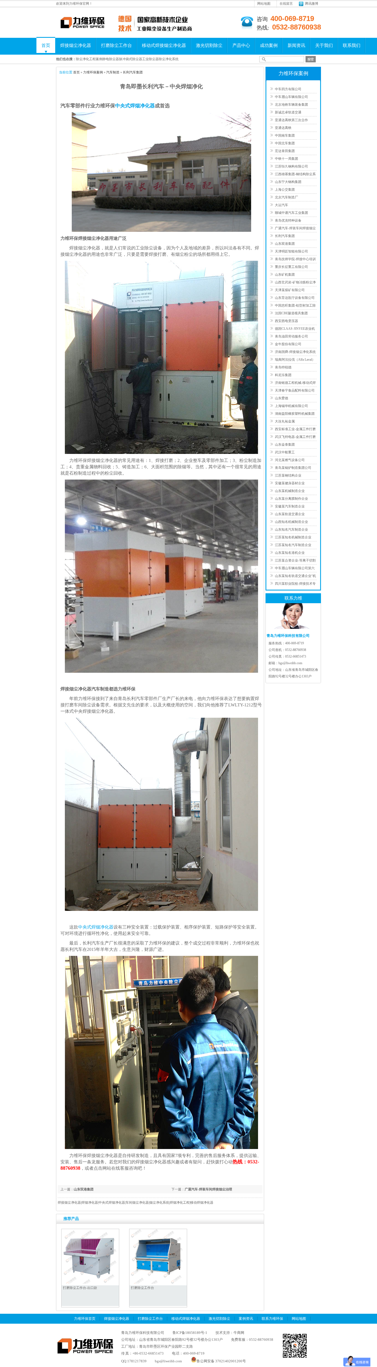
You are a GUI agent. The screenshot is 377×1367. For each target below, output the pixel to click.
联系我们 (351, 45)
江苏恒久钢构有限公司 (291, 166)
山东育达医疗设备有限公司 (295, 298)
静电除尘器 (110, 59)
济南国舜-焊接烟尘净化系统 (295, 352)
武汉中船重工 (285, 452)
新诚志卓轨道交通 (288, 112)
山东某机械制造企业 (290, 491)
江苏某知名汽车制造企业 (293, 545)
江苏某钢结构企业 (288, 475)
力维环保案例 (93, 72)
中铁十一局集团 (286, 159)
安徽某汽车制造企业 (290, 506)
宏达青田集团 (285, 151)
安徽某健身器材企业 (290, 483)
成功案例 (269, 45)
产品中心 (241, 45)
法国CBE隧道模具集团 (291, 313)
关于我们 (324, 45)
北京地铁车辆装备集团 (291, 105)
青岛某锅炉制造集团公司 (293, 468)
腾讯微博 (311, 4)
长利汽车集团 (133, 72)
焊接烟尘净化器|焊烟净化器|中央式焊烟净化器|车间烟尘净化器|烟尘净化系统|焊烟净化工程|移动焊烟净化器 (135, 1202)
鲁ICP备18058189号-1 (189, 1333)
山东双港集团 (84, 1189)
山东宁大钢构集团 (288, 182)
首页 (45, 45)
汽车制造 (113, 72)
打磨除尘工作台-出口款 (80, 1288)
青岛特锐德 (283, 367)
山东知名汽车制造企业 (291, 529)
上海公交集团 (285, 190)
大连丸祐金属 (285, 421)
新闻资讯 (296, 45)
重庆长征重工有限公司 (291, 267)
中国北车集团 (285, 143)
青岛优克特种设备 (288, 220)
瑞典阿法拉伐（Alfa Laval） (295, 359)
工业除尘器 (150, 59)
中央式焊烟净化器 (135, 105)
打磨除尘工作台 (116, 45)
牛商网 (238, 1333)
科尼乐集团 (283, 375)
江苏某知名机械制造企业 (293, 537)
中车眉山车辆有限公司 (291, 97)
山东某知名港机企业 (290, 553)
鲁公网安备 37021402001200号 (221, 1361)
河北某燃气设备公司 (290, 460)
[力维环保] (82, 28)
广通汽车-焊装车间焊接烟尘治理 (208, 1189)
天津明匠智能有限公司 (291, 251)
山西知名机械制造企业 (291, 522)
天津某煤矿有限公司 (290, 290)
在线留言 (286, 4)
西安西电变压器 (286, 321)
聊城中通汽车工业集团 (291, 213)
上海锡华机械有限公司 (291, 406)
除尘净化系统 (169, 59)
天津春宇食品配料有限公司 (295, 390)
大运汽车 (281, 205)
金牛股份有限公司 (288, 344)
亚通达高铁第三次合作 (291, 120)
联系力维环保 (272, 1319)
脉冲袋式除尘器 (130, 59)
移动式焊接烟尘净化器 (164, 45)
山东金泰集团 (285, 444)
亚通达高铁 (283, 128)
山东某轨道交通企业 (290, 514)
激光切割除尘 (209, 45)
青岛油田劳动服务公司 (291, 336)
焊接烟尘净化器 (75, 45)
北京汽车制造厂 (286, 197)
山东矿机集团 (285, 274)
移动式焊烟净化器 (185, 1319)
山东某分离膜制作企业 (291, 499)
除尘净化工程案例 (89, 59)
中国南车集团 (285, 135)
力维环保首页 (84, 1319)
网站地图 (263, 4)
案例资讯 (246, 1319)
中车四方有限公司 (288, 89)
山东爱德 (281, 398)
